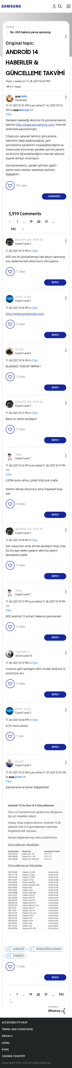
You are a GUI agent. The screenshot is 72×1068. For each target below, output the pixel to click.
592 (13, 229)
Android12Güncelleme (48, 949)
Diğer (9, 114)
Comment (54, 196)
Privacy (7, 1036)
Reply (55, 282)
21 (46, 221)
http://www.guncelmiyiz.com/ (35, 124)
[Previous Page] (12, 221)
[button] (59, 97)
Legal (6, 1042)
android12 (18, 949)
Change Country (13, 1056)
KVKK (5, 1049)
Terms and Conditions (17, 1029)
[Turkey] (11, 6)
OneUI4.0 (18, 955)
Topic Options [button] (59, 36)
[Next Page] (22, 229)
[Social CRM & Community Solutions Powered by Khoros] (57, 1010)
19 (31, 221)
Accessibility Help (15, 1022)
